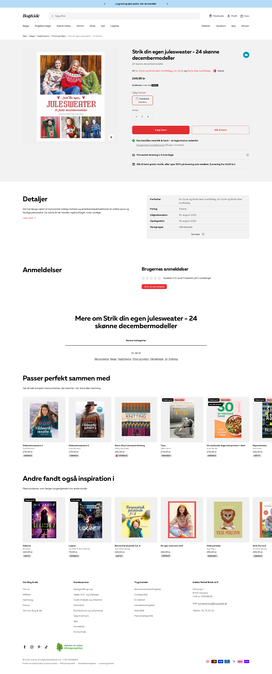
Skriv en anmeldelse (154, 286)
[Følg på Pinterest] (39, 647)
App (233, 25)
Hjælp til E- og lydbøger (86, 594)
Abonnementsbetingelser (147, 589)
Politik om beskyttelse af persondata (40, 663)
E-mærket (139, 599)
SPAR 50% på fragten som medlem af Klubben (136, 3)
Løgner (72, 545)
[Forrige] (104, 4)
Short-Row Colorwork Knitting (130, 445)
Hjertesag (28, 599)
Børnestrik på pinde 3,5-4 (127, 545)
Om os (26, 589)
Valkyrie (27, 545)
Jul (166, 358)
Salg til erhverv (81, 615)
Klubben (206, 25)
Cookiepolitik (141, 594)
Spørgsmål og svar (83, 589)
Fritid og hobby (58, 36)
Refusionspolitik (67, 663)
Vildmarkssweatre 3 (33, 445)
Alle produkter (101, 358)
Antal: (135, 110)
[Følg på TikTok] (46, 647)
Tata (163, 445)
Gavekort (221, 25)
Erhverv (245, 25)
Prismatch (79, 605)
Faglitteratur (43, 36)
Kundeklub (79, 626)
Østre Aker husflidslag (198, 70)
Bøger (26, 25)
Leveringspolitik (106, 663)
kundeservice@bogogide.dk (212, 603)
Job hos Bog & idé (32, 610)
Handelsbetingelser (144, 605)
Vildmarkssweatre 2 (79, 445)
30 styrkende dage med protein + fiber (226, 445)
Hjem (25, 36)
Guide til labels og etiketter (88, 599)
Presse (26, 605)
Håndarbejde (156, 358)
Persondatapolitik (143, 615)
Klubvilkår (139, 610)
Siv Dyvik (178, 70)
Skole (92, 25)
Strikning (173, 358)
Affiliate (27, 594)
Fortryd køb (80, 631)
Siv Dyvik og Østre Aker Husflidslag (153, 70)
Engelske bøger (43, 25)
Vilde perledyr (214, 545)
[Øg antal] (148, 116)
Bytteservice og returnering (88, 610)
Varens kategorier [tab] (136, 340)
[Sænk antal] (136, 116)
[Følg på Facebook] (24, 647)
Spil (103, 25)
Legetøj (114, 25)
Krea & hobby (64, 25)
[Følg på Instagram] (32, 647)
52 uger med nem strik (172, 545)
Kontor (80, 25)
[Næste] (167, 4)
